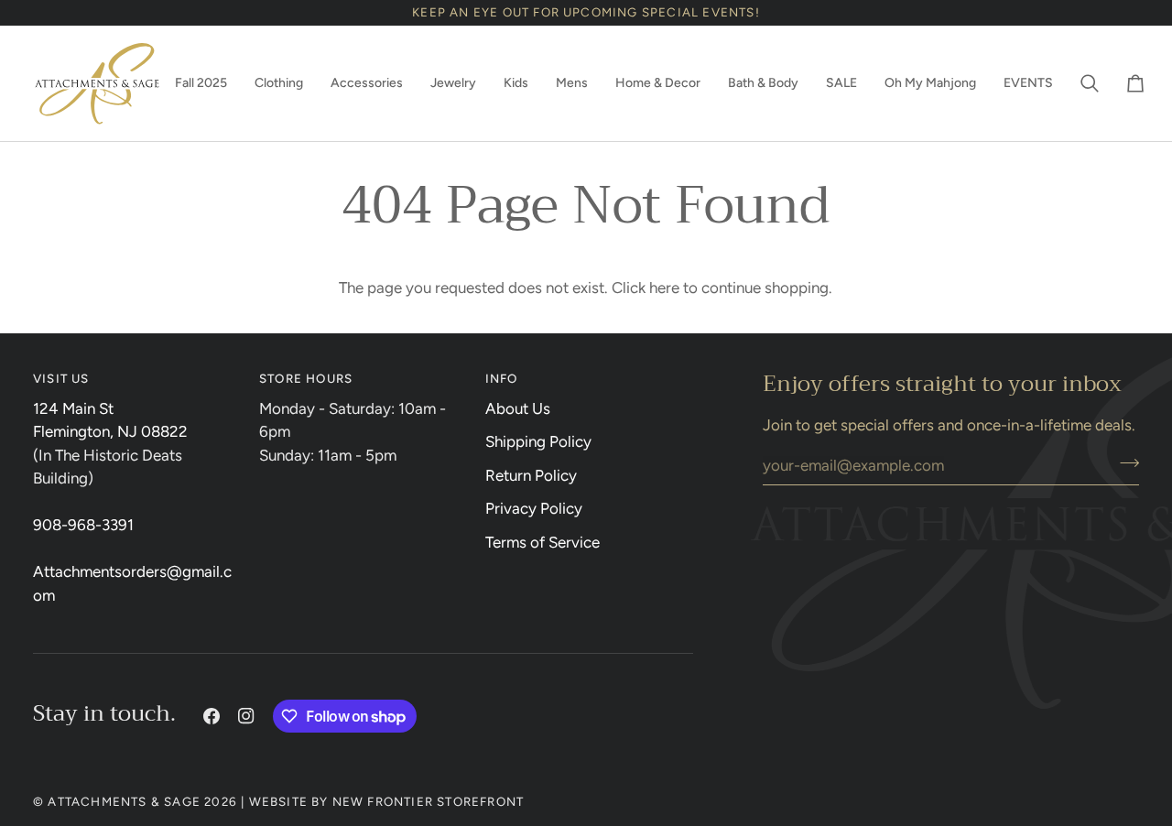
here (664, 287)
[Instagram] (246, 716)
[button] (201, 83)
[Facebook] (211, 716)
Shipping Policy (538, 441)
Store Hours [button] (306, 378)
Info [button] (501, 378)
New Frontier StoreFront (428, 801)
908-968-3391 (83, 525)
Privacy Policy (533, 508)
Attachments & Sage (124, 801)
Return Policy (531, 475)
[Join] (1124, 462)
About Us (517, 408)
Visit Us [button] (61, 378)
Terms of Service (542, 542)
